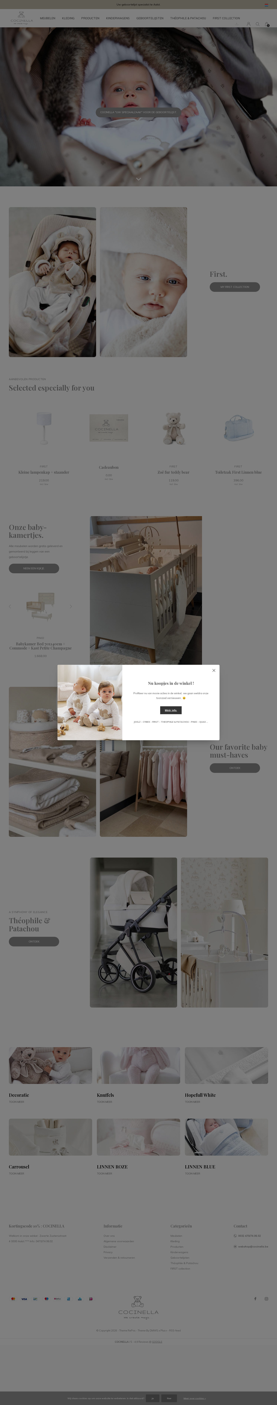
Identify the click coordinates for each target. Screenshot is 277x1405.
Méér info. (171, 710)
